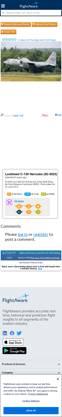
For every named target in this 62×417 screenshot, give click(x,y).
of (32, 194)
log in (23, 234)
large (16, 115)
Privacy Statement (38, 394)
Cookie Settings (31, 401)
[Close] (58, 379)
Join (40, 268)
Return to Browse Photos (17, 24)
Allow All (31, 410)
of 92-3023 (15, 194)
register (40, 234)
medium (8, 115)
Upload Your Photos (45, 24)
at (48, 194)
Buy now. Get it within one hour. (45, 257)
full (21, 115)
